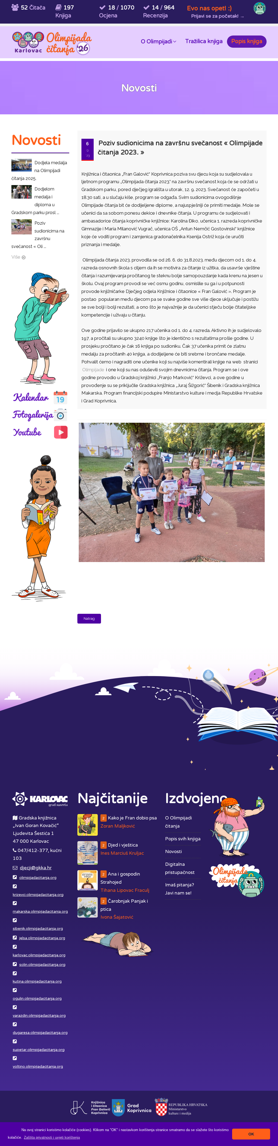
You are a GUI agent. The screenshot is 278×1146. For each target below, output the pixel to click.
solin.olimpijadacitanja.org (42, 965)
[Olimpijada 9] (171, 423)
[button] (52, 1137)
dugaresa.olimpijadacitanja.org (40, 1033)
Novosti (173, 851)
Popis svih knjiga (183, 839)
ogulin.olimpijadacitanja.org (37, 998)
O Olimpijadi (156, 41)
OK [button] (251, 1134)
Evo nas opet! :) (209, 8)
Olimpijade (93, 369)
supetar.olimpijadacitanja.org (39, 1050)
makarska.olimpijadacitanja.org (40, 911)
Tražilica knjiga (204, 41)
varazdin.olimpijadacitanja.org (39, 1015)
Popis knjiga (246, 41)
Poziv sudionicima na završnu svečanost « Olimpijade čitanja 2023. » (180, 147)
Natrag (89, 618)
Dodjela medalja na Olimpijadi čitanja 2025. (39, 170)
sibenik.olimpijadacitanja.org (38, 929)
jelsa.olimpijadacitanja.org (42, 938)
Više (15, 257)
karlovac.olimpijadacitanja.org (39, 955)
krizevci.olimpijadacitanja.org (38, 895)
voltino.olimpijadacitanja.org (38, 1066)
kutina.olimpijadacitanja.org (37, 981)
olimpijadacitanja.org (37, 878)
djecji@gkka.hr (36, 868)
